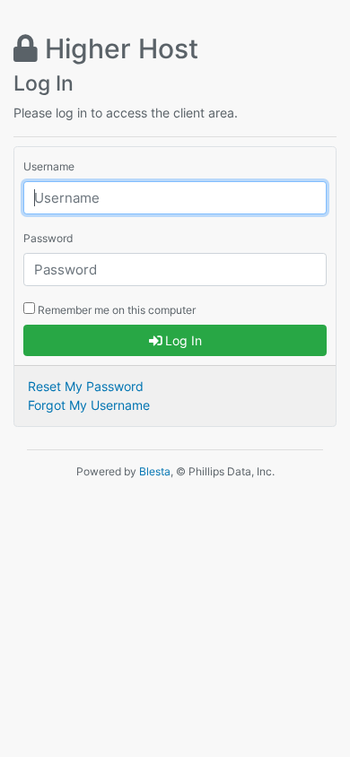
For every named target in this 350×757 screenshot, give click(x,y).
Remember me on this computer (115, 310)
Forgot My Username (89, 405)
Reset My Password (86, 386)
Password (48, 238)
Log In (182, 340)
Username (48, 166)
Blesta (155, 471)
